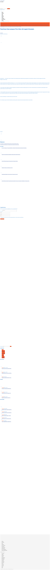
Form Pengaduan (4, 549)
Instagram (3, 559)
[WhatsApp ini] (7, 42)
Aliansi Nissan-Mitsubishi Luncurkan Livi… (6, 397)
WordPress (3, 558)
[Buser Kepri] (5, 7)
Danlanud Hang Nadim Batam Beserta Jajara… (6, 377)
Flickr (2, 566)
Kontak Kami (3, 548)
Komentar (1, 211)
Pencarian (9, 8)
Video (3, 357)
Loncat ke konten (2, 0)
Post (3, 355)
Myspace (3, 562)
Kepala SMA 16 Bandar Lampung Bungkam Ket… (7, 409)
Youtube (3, 564)
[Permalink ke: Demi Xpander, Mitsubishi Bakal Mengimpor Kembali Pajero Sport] (7, 386)
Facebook (3, 553)
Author (3, 353)
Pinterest (3, 555)
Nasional (3, 417)
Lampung (3, 408)
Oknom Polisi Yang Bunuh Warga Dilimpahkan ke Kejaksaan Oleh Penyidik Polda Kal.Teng (11, 154)
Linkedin (3, 560)
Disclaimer (3, 546)
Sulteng (3, 420)
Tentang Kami (3, 547)
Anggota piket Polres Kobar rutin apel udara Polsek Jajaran (9, 143)
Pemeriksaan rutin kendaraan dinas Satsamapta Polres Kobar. (9, 144)
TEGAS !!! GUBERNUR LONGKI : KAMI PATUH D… (6, 421)
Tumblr (2, 556)
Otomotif (3, 387)
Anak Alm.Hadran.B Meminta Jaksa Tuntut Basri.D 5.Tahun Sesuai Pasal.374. (10, 174)
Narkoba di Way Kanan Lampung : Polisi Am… (6, 415)
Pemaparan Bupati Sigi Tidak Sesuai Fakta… (6, 418)
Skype (2, 563)
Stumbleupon (3, 557)
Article (3, 351)
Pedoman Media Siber (4, 550)
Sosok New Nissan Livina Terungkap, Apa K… (6, 393)
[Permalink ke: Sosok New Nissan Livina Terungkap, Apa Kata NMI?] (3, 391)
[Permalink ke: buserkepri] (1, 31)
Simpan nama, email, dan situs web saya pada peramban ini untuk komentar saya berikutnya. (12, 217)
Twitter (2, 554)
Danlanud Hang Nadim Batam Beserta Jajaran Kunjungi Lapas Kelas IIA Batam (24, 24)
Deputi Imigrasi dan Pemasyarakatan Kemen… (6, 368)
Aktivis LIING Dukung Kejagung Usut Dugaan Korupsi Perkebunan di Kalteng (10, 161)
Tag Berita (3, 349)
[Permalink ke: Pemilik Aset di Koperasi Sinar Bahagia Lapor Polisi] (5, 166)
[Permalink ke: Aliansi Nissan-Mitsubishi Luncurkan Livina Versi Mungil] (3, 395)
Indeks (2, 541)
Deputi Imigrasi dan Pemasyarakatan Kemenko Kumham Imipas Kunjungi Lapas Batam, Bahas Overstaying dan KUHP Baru (15, 23)
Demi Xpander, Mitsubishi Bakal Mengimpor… (6, 388)
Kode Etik (3, 542)
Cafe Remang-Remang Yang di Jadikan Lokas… (7, 412)
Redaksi (3, 544)
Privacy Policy (3, 545)
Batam (2, 367)
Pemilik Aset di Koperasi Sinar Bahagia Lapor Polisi (7, 167)
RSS (2, 567)
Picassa (3, 565)
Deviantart (3, 561)
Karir (2, 543)
